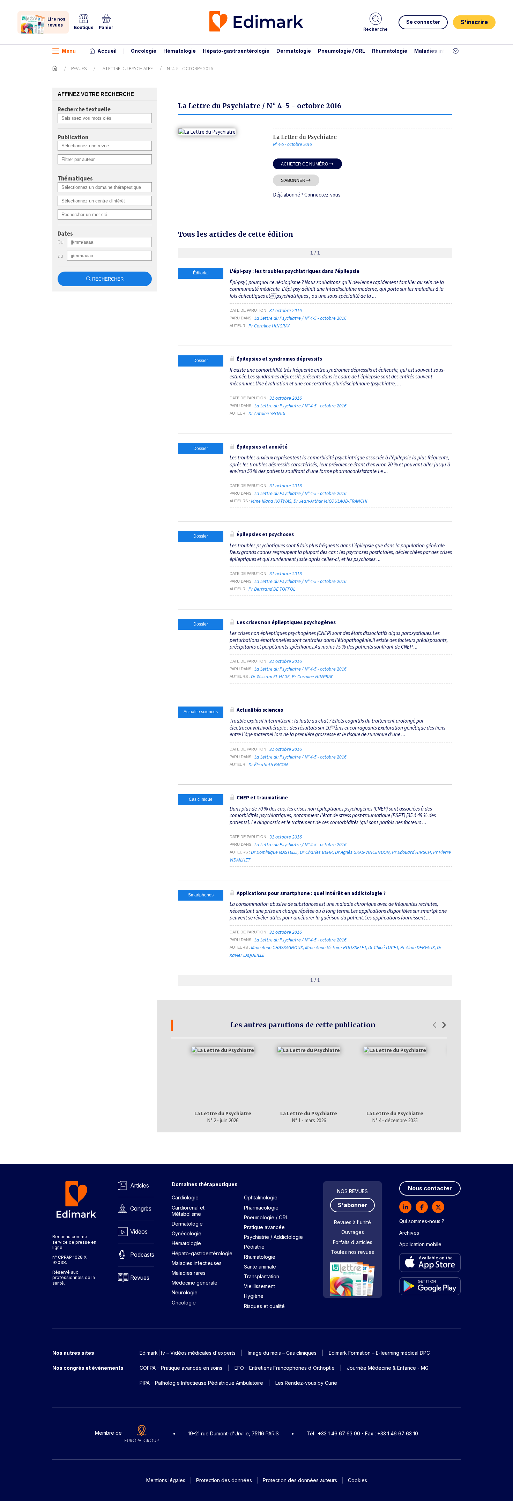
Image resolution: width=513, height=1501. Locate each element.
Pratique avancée (264, 1227)
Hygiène (253, 1296)
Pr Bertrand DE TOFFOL (271, 589)
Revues (79, 68)
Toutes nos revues (352, 1252)
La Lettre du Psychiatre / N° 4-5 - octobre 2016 (301, 318)
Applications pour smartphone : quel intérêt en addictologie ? (311, 893)
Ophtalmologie (260, 1197)
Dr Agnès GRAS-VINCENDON (362, 852)
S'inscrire (474, 22)
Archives (409, 1233)
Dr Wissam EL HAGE (270, 676)
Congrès (140, 1208)
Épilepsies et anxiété (262, 446)
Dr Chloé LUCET (383, 947)
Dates (65, 234)
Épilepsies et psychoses (265, 534)
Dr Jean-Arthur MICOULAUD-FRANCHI (330, 501)
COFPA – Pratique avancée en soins (181, 1368)
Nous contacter (430, 1188)
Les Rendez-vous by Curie (306, 1383)
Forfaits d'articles (352, 1242)
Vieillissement (259, 1286)
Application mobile (420, 1244)
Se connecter (423, 22)
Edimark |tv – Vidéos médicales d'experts (188, 1353)
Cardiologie (185, 1197)
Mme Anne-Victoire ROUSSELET (335, 947)
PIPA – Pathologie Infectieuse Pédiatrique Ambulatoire (201, 1383)
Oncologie (143, 51)
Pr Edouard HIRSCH (411, 852)
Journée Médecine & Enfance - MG (388, 1368)
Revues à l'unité (352, 1222)
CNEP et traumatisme (262, 797)
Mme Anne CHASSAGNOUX (277, 947)
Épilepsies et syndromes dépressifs (279, 358)
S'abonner (293, 180)
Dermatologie (293, 51)
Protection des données (224, 1480)
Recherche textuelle (84, 109)
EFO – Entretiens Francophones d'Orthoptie (285, 1368)
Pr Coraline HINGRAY (268, 326)
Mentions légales (165, 1480)
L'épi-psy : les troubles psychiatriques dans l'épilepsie (294, 271)
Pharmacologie (261, 1208)
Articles (139, 1185)
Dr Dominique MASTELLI (274, 852)
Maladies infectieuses (442, 51)
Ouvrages (352, 1232)
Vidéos (139, 1231)
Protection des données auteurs (300, 1480)
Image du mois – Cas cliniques (282, 1353)
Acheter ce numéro (304, 164)
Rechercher (108, 279)
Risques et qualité (264, 1306)
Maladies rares (189, 1273)
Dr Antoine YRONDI (266, 413)
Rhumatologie (389, 51)
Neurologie (185, 1292)
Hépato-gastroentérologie (236, 51)
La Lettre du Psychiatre (127, 68)
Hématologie (179, 51)
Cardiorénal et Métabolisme (188, 1211)
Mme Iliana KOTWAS (271, 501)
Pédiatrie (254, 1247)
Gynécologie (186, 1233)
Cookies (357, 1480)
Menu (69, 51)
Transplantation (261, 1276)
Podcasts (142, 1254)
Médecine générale (194, 1283)
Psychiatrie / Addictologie (273, 1237)
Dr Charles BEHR (316, 852)
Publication (73, 137)
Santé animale (260, 1267)
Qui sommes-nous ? (421, 1221)
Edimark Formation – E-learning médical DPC (379, 1353)
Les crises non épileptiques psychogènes (286, 622)
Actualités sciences (260, 710)
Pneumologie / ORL (341, 51)
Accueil (107, 51)
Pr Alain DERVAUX (417, 947)
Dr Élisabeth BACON (268, 764)
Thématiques (75, 179)
